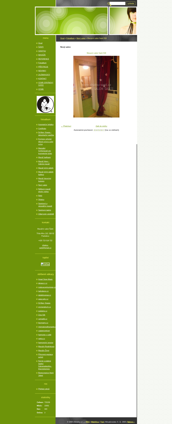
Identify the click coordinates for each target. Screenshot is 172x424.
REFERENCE (43, 59)
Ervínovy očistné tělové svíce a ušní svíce (45, 141)
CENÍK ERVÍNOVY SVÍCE (45, 84)
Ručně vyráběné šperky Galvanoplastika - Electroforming (45, 365)
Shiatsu (41, 200)
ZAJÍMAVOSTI (44, 75)
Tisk (102, 422)
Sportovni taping (44, 210)
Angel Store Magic (45, 279)
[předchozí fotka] (64, 87)
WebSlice (95, 422)
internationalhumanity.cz (46, 327)
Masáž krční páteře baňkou (45, 173)
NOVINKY (42, 71)
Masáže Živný (43, 351)
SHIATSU (42, 51)
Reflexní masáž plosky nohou (44, 190)
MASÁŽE (42, 55)
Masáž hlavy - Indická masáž (44, 162)
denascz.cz (42, 283)
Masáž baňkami (44, 157)
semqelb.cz (42, 319)
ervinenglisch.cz (44, 307)
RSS (88, 422)
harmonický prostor (45, 343)
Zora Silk (41, 315)
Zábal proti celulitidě (46, 214)
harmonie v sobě (44, 335)
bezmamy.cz (43, 323)
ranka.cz (41, 339)
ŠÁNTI (41, 47)
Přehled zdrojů (43, 389)
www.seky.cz (43, 299)
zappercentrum (44, 331)
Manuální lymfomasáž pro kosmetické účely (45, 151)
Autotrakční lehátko (45, 125)
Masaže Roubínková (46, 347)
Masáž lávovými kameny (44, 179)
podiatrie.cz (42, 311)
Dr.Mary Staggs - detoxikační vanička (46, 133)
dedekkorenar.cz (44, 295)
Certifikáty (42, 129)
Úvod (62, 38)
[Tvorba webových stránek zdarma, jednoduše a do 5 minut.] (84, 422)
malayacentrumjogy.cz (46, 287)
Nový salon (81, 38)
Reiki (40, 196)
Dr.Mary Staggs (44, 303)
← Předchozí (66, 126)
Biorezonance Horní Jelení (46, 374)
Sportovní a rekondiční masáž (45, 205)
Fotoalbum (70, 38)
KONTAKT (42, 79)
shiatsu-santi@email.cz (45, 246)
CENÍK (41, 89)
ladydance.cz (43, 291)
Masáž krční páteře (45, 168)
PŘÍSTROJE (43, 67)
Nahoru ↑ (131, 422)
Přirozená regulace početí (45, 355)
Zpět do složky (101, 126)
